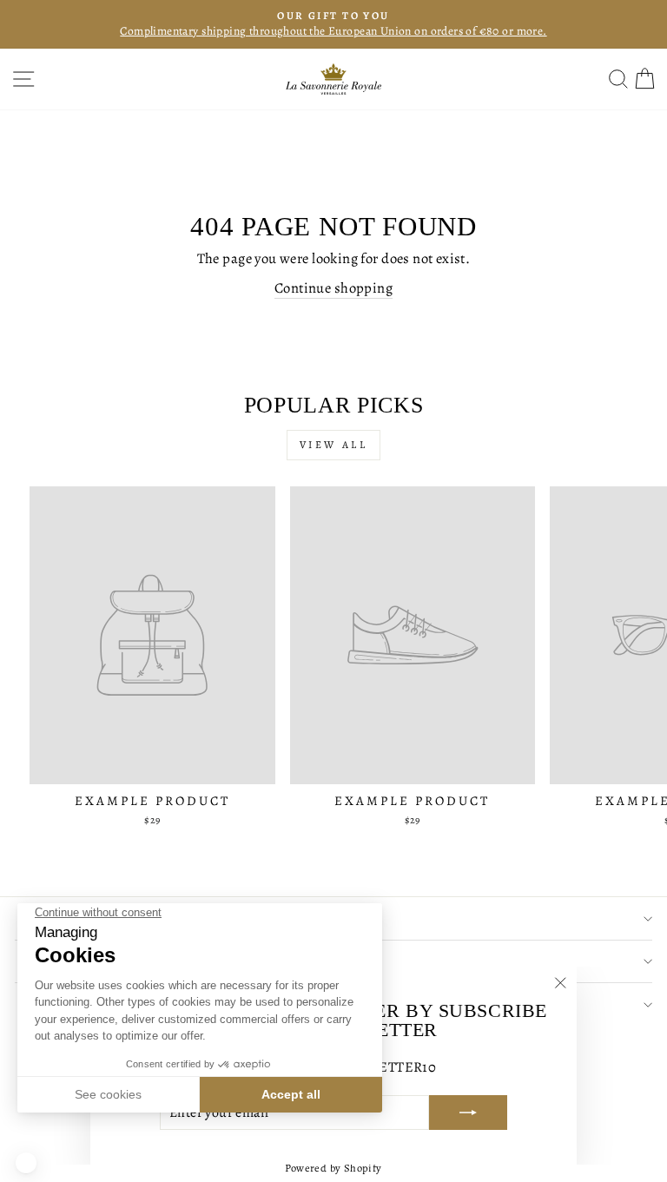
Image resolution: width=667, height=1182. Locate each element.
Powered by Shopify (333, 1167)
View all (334, 445)
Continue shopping (333, 288)
